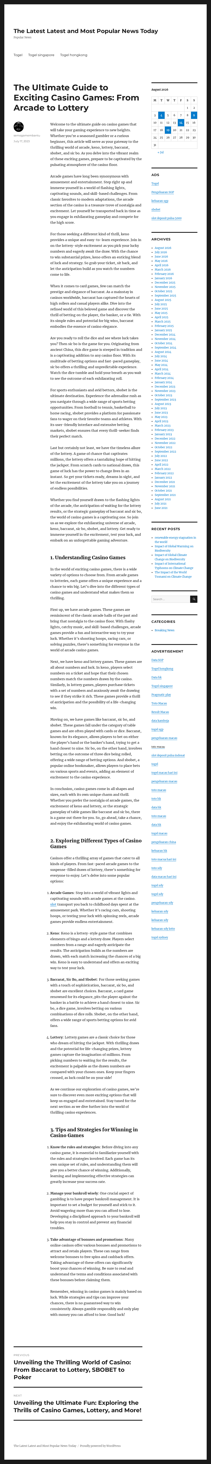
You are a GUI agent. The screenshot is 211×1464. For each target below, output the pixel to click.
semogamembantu (27, 135)
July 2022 (161, 456)
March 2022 (163, 469)
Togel (18, 55)
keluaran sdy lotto (163, 929)
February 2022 (164, 473)
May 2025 (161, 313)
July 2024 (161, 356)
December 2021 (165, 482)
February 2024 (164, 378)
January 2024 (163, 382)
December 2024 (165, 334)
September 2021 (165, 495)
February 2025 (164, 326)
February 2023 (164, 430)
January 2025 (163, 330)
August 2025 (163, 300)
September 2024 (165, 347)
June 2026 (161, 256)
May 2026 (161, 261)
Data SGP (157, 660)
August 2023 (163, 404)
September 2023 (165, 399)
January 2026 (163, 278)
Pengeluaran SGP (162, 192)
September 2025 (165, 295)
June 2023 (161, 412)
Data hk (156, 677)
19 (168, 130)
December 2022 (165, 438)
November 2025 (165, 287)
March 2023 (162, 425)
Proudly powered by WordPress (100, 1446)
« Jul (161, 152)
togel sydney (159, 937)
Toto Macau (159, 703)
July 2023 (161, 408)
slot (53, 904)
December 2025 (165, 282)
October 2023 (163, 395)
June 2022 (161, 460)
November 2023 (165, 391)
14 (181, 122)
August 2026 (163, 248)
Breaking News (165, 630)
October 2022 (163, 447)
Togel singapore (41, 55)
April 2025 (161, 317)
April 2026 (162, 265)
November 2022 (165, 443)
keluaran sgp (159, 201)
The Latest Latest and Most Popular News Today (86, 30)
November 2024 (165, 339)
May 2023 (161, 417)
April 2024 (161, 369)
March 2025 (163, 321)
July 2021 (160, 503)
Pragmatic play (161, 695)
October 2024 (163, 343)
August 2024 (163, 352)
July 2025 (161, 304)
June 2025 (161, 308)
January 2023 (163, 434)
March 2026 (163, 269)
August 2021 (163, 499)
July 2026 (161, 252)
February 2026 (164, 274)
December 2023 (165, 386)
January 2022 (163, 477)
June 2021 (161, 508)
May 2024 (161, 365)
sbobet (155, 209)
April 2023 (161, 421)
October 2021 (163, 490)
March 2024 (163, 373)
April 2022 (161, 464)
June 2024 (161, 360)
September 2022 (165, 451)
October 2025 (163, 291)
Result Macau (160, 712)
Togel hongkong (73, 55)
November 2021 (165, 486)
